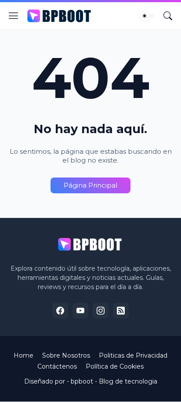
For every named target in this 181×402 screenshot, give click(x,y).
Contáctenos (57, 366)
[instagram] (101, 311)
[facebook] (60, 311)
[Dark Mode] (147, 15)
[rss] (121, 311)
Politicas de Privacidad (133, 355)
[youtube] (80, 311)
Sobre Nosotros (66, 355)
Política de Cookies (115, 366)
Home (23, 355)
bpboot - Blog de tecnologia (114, 381)
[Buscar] (168, 15)
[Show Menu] (13, 15)
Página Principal (90, 185)
